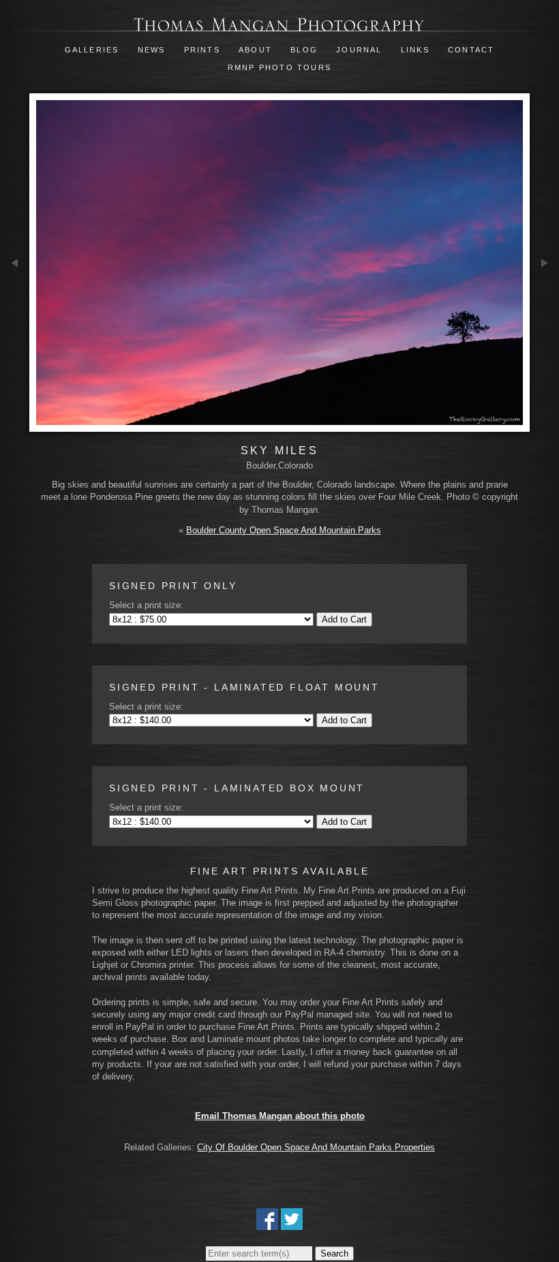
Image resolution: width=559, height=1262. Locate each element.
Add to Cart (344, 619)
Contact (471, 50)
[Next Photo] (544, 307)
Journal (361, 50)
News (152, 50)
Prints (202, 50)
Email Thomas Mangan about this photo (280, 1116)
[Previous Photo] (14, 308)
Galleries (92, 50)
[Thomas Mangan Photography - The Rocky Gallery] (279, 25)
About (255, 50)
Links (415, 50)
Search (334, 1253)
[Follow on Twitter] (292, 1223)
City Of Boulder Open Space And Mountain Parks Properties (316, 1147)
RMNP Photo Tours (279, 67)
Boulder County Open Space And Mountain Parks (283, 530)
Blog (304, 50)
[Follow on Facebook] (267, 1223)
